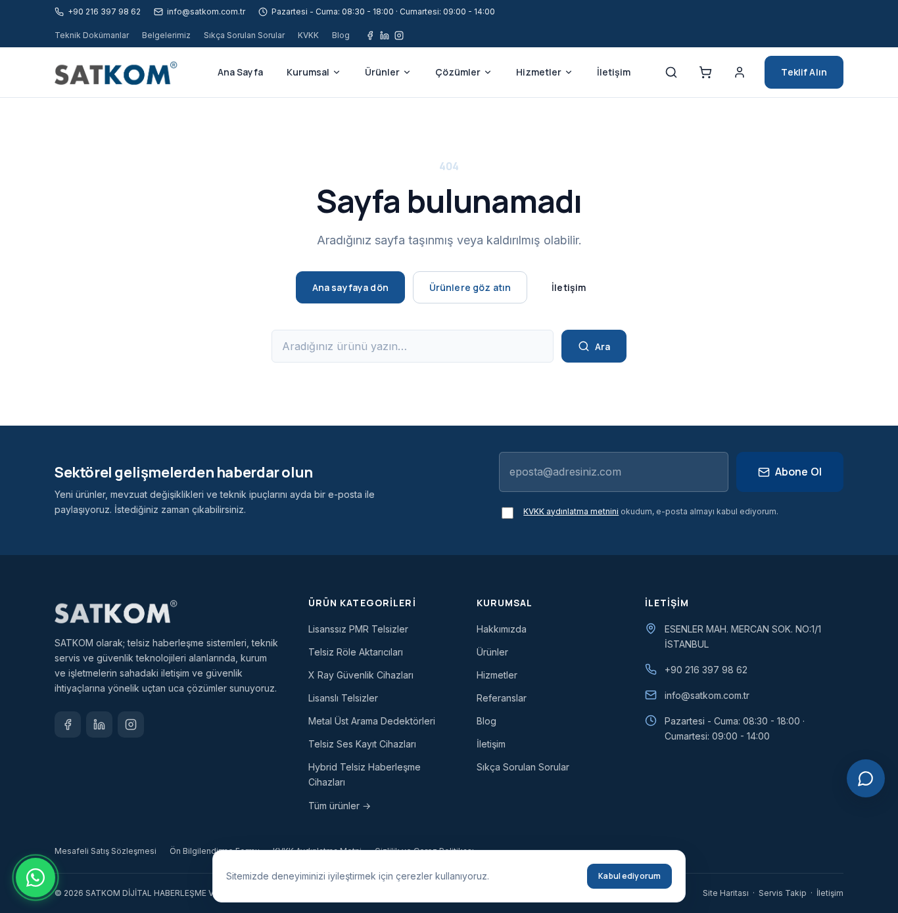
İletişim (613, 72)
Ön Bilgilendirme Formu (215, 851)
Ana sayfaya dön (350, 287)
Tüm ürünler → (339, 805)
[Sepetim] (705, 72)
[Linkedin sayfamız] (384, 35)
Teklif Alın (804, 72)
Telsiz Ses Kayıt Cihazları (362, 743)
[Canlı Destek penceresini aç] (866, 778)
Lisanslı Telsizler (343, 697)
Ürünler (382, 72)
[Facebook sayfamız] (370, 35)
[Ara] (671, 72)
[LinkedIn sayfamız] (99, 724)
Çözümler (458, 72)
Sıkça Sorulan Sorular (244, 35)
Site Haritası (726, 893)
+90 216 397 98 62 (706, 669)
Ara (602, 346)
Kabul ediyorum (629, 875)
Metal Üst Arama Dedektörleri (371, 720)
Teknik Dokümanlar (92, 35)
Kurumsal (308, 72)
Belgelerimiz (166, 35)
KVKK (308, 35)
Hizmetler (538, 72)
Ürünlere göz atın (470, 287)
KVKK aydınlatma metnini (571, 511)
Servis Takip (783, 893)
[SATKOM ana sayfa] (121, 72)
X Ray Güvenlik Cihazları (361, 674)
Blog (341, 35)
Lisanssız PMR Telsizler (358, 629)
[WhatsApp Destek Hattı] (35, 877)
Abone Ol (798, 471)
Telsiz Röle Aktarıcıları (355, 651)
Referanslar (502, 697)
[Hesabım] (739, 72)
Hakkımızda (502, 629)
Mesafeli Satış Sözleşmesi (105, 851)
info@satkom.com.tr (707, 695)
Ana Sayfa (240, 72)
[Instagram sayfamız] (399, 35)
